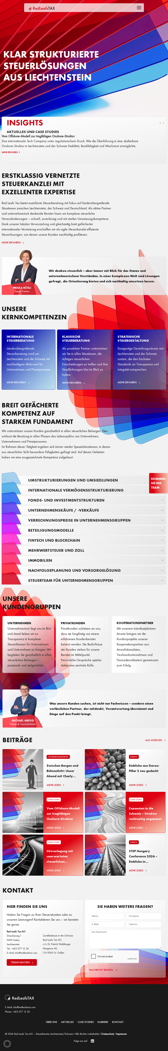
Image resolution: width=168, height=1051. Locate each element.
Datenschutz (107, 1034)
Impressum (121, 1034)
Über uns (51, 1022)
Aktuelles (67, 1022)
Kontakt (118, 1022)
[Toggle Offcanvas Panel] (139, 8)
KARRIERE (103, 1022)
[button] (7, 1044)
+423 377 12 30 (21, 1011)
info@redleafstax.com (24, 1007)
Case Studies (86, 1022)
